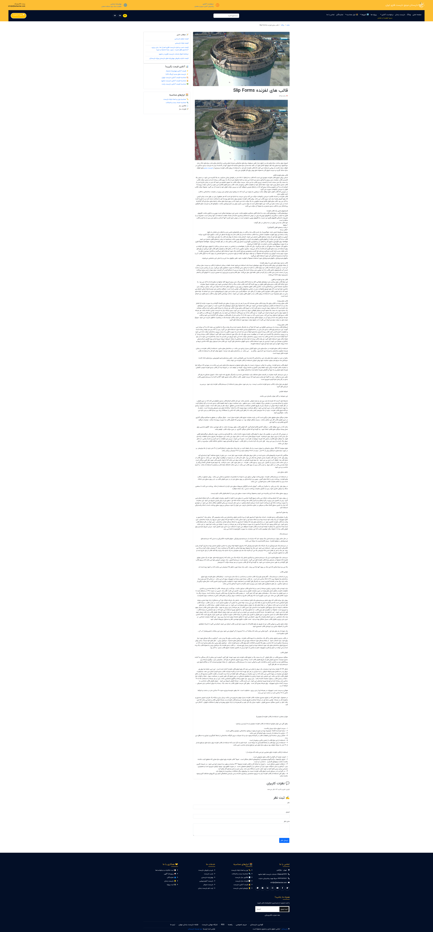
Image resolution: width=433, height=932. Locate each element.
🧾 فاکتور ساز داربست (242, 877)
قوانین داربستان (256, 924)
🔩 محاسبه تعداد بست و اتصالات (177, 103)
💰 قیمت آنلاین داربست (242, 885)
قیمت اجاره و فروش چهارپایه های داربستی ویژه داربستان (168, 58)
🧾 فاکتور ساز (183, 106)
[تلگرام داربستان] (262, 888)
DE (115, 15)
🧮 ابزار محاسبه (352, 15)
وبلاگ (409, 15)
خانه (288, 25)
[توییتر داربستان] (287, 888)
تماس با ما (330, 15)
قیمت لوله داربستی (181, 43)
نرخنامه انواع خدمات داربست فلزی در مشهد (173, 54)
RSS (222, 924)
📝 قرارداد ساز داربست (242, 881)
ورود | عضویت (17, 15)
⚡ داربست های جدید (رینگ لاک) (177, 74)
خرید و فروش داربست (205, 870)
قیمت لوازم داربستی (181, 39)
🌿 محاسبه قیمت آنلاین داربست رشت (175, 84)
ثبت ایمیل (284, 909)
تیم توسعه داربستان (195, 929)
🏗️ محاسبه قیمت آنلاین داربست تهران (175, 77)
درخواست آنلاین (387, 15)
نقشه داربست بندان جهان (188, 924)
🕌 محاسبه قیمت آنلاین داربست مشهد (174, 81)
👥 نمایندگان (171, 877)
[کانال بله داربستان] (257, 888)
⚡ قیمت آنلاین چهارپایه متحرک (177, 71)
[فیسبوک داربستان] (282, 888)
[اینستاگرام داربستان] (272, 888)
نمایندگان (339, 15)
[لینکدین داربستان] (267, 888)
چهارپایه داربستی (207, 877)
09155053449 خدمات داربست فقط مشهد (272, 874)
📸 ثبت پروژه (171, 885)
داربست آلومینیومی (206, 881)
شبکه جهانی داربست (210, 924)
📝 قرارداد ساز (183, 109)
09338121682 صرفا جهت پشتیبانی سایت (273, 878)
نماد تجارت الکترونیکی (272, 915)
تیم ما (172, 924)
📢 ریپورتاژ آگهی (170, 874)
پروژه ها (374, 15)
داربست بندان (400, 15)
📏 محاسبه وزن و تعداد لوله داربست (175, 99)
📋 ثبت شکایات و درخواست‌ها (165, 870)
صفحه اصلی (417, 15)
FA (125, 15)
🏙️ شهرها (365, 15)
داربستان (285, 929)
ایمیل (288, 812)
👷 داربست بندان (170, 881)
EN (120, 15)
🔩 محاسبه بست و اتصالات (241, 874)
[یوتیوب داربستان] (277, 888)
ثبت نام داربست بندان (205, 888)
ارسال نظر (284, 840)
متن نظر (287, 821)
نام (289, 803)
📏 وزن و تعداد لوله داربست (240, 870)
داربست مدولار (208, 885)
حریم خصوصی (241, 924)
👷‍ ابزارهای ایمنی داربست (241, 888)
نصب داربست (208, 874)
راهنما (230, 924)
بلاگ (282, 25)
